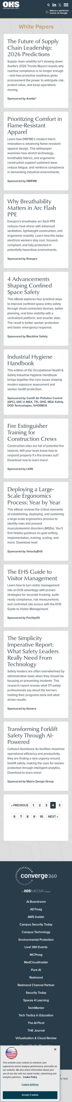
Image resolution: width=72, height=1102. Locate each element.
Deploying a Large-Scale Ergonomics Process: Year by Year (33, 495)
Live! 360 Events (36, 947)
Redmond (36, 977)
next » (53, 817)
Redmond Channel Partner (36, 985)
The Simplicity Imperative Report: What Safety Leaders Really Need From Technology (33, 651)
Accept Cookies (30, 1094)
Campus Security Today (36, 924)
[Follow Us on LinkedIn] (54, 4)
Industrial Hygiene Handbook (29, 359)
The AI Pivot (36, 1023)
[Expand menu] (66, 5)
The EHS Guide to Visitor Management (32, 574)
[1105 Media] (36, 891)
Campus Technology (36, 932)
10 (41, 817)
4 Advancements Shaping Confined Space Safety (29, 285)
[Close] (55, 1049)
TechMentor (36, 1008)
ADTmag (36, 909)
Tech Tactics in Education (36, 1015)
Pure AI (36, 970)
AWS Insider (36, 917)
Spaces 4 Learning (36, 1000)
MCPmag (36, 955)
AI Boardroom (36, 902)
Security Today (36, 993)
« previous (19, 805)
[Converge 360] (36, 876)
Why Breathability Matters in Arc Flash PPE (31, 207)
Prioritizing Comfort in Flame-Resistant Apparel (34, 125)
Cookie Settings (30, 1084)
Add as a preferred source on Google (59, 11)
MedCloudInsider (36, 962)
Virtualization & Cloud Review (36, 1038)
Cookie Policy (30, 1077)
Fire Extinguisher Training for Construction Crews (31, 432)
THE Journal (36, 1030)
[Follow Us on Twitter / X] (59, 5)
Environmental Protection (36, 940)
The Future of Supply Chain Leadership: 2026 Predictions (33, 47)
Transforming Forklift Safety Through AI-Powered (32, 735)
